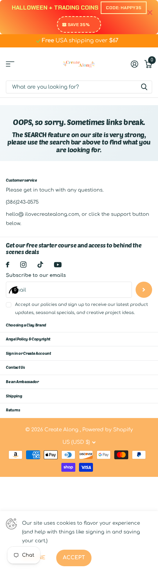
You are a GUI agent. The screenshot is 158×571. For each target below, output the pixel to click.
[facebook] (7, 264)
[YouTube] (58, 264)
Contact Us (15, 367)
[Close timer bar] (150, 12)
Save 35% (79, 25)
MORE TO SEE (10, 64)
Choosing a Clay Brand (26, 324)
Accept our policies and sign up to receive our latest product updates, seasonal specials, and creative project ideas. (81, 308)
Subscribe (144, 290)
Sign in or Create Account (28, 353)
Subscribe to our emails (36, 275)
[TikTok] (40, 264)
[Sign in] (134, 64)
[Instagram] (23, 264)
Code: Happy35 (123, 8)
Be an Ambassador (22, 381)
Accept (74, 557)
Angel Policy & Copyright (28, 338)
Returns (13, 409)
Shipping (14, 395)
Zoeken (144, 87)
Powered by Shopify (107, 429)
